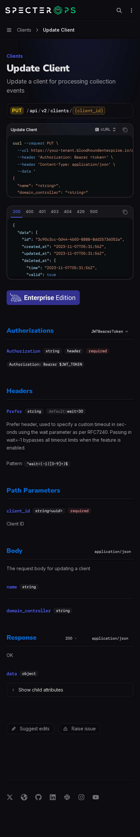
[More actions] (131, 10)
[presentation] (70, 166)
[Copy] (126, 110)
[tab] (16, 212)
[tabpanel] (70, 248)
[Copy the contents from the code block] (125, 130)
